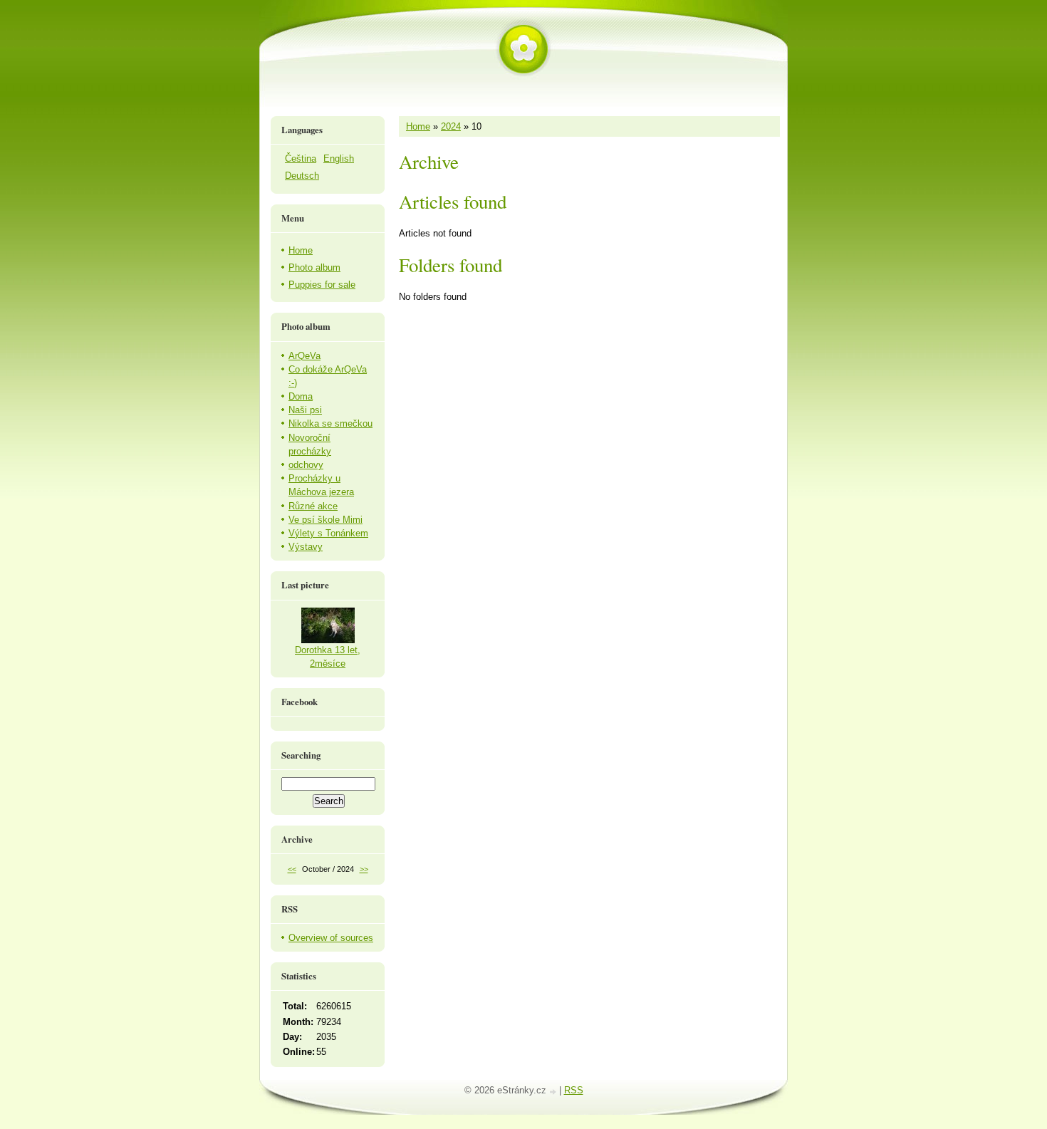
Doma (300, 396)
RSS (573, 1090)
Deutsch (302, 175)
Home (418, 126)
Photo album (314, 267)
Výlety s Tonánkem (328, 533)
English (338, 158)
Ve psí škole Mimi (325, 519)
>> (364, 869)
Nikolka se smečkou (330, 423)
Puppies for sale (321, 284)
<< (292, 869)
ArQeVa (304, 355)
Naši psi (305, 410)
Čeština (300, 158)
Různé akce (313, 506)
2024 (451, 126)
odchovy (305, 464)
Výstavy (305, 546)
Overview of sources (330, 937)
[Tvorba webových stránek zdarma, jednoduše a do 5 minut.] (554, 1091)
